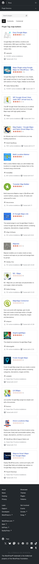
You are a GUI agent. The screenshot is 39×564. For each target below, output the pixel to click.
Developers (5, 512)
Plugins (22, 496)
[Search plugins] (26, 15)
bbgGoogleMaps (19, 333)
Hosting (4, 496)
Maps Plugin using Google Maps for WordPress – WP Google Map (23, 69)
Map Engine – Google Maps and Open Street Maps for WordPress (23, 128)
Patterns (23, 499)
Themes (23, 493)
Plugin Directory (6, 8)
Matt (4, 524)
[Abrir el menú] (36, 2)
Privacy (4, 499)
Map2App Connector (21, 301)
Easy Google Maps (20, 32)
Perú (7, 539)
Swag (23, 515)
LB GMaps (16, 391)
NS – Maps (17, 273)
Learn (4, 505)
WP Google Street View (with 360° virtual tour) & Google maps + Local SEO (23, 98)
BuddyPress (7, 531)
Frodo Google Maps (20, 358)
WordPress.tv (7, 515)
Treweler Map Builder (21, 184)
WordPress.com (8, 521)
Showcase (23, 489)
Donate (23, 512)
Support (4, 508)
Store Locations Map (21, 421)
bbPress (5, 527)
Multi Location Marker (21, 154)
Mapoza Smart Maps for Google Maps (21, 455)
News (4, 493)
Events (22, 508)
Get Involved (24, 505)
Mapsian (16, 244)
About (4, 489)
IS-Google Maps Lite (20, 214)
